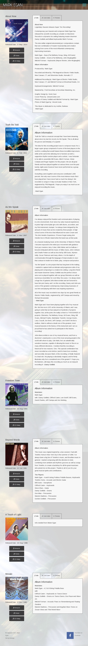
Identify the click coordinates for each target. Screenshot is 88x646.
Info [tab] (37, 18)
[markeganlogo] (13, 5)
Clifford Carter (55, 397)
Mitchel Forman (40, 60)
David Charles (40, 400)
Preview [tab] (57, 18)
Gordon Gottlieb (40, 499)
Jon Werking (62, 400)
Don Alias (38, 493)
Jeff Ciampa (50, 400)
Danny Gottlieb (40, 58)
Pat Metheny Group (56, 55)
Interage (12, 638)
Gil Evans (71, 55)
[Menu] (83, 5)
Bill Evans (72, 397)
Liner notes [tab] (47, 18)
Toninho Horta (40, 480)
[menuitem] (83, 5)
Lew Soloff (64, 397)
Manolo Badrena (41, 496)
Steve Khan (39, 488)
